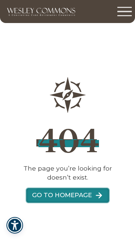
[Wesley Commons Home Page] (39, 11)
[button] (124, 11)
